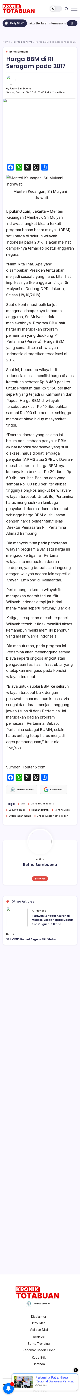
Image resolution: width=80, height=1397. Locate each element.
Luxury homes (17, 809)
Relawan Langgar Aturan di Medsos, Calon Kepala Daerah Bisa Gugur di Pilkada (53, 920)
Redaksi (39, 1337)
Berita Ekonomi (22, 41)
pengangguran (40, 809)
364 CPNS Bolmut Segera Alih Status (31, 939)
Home (6, 41)
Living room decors (42, 803)
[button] (56, 9)
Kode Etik (39, 1357)
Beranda (39, 1364)
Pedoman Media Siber (38, 1350)
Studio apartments (20, 815)
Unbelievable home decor (52, 815)
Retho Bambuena (20, 88)
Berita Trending (39, 1344)
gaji (23, 803)
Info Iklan (38, 1323)
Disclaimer (38, 1317)
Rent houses (62, 809)
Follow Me (40, 878)
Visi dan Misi (39, 1330)
